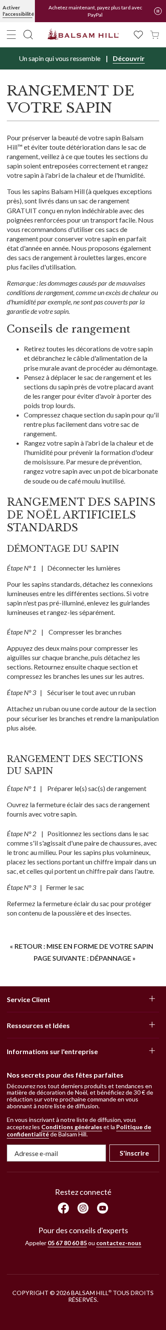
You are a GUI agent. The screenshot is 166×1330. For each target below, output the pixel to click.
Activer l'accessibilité (17, 10)
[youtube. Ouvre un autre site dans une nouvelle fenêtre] (102, 1208)
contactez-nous (118, 1242)
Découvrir (129, 58)
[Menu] (11, 34)
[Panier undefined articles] (154, 33)
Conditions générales (71, 1126)
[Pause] (158, 11)
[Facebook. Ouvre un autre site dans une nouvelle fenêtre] (63, 1208)
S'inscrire (134, 1153)
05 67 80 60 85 (67, 1242)
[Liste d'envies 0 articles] (138, 33)
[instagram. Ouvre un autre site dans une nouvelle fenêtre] (83, 1208)
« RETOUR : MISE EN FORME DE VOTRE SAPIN (81, 946)
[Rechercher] (28, 34)
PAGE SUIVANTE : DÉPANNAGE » (85, 958)
